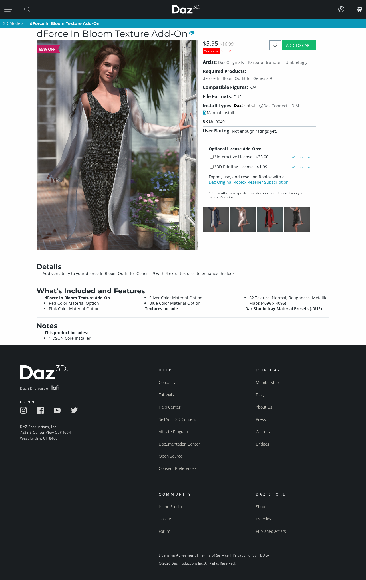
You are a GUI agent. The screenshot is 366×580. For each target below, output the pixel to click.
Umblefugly (296, 62)
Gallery (165, 519)
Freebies (263, 519)
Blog (260, 394)
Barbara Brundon (264, 62)
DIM (295, 105)
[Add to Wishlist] (275, 45)
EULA (264, 555)
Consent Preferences (178, 468)
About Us (264, 407)
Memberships (268, 382)
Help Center (169, 407)
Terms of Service (214, 555)
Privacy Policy (244, 555)
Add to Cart (299, 45)
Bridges (262, 444)
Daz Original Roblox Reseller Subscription (249, 182)
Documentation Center (179, 444)
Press (261, 419)
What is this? (301, 157)
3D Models (13, 23)
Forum (164, 531)
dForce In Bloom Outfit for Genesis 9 (237, 78)
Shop (260, 506)
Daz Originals (231, 62)
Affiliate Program (173, 431)
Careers (263, 431)
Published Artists (271, 531)
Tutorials (166, 394)
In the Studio (170, 506)
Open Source (170, 456)
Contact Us (169, 382)
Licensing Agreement (177, 555)
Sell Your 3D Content (177, 419)
